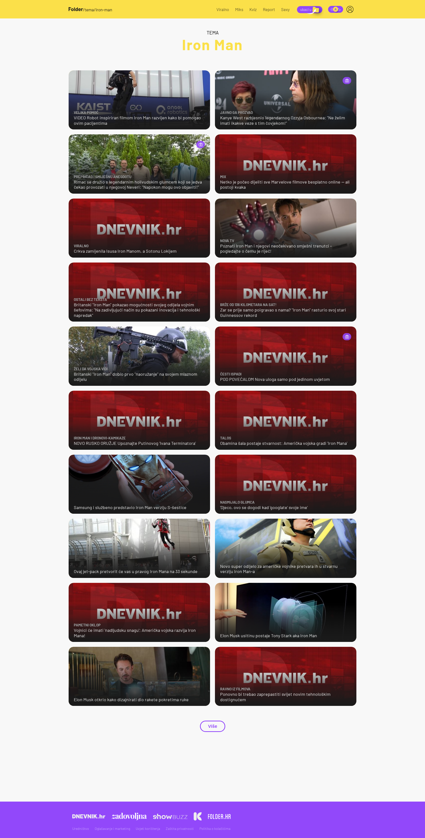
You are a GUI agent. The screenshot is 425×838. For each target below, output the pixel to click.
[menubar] (351, 9)
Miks (239, 9)
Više (212, 726)
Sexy (285, 9)
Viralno (222, 9)
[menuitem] (351, 9)
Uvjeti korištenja (148, 828)
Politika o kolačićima (214, 828)
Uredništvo (80, 828)
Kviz (253, 9)
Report (269, 9)
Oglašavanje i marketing (112, 828)
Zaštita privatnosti (180, 828)
